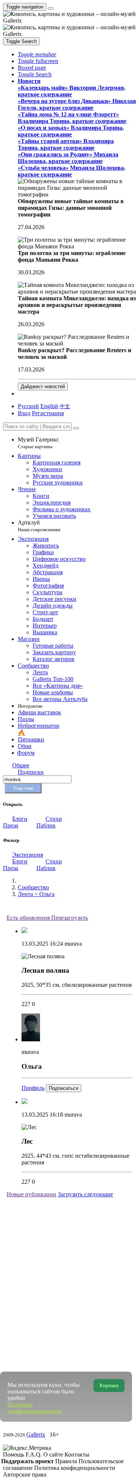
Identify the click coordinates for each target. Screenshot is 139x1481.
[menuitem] (65, 406)
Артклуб (39, 525)
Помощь (14, 1454)
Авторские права (24, 1474)
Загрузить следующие (85, 1194)
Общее (20, 765)
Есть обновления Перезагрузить (47, 918)
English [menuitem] (49, 406)
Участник (23, 788)
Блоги (19, 819)
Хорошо (109, 1385)
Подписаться (63, 1088)
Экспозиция (27, 855)
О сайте (53, 1454)
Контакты (76, 1454)
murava (73, 943)
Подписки (31, 772)
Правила (67, 1461)
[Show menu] (51, 8)
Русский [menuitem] (28, 406)
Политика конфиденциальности (74, 1468)
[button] (37, 54)
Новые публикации (31, 1194)
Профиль (32, 1088)
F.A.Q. (34, 1454)
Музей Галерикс (38, 442)
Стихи (54, 819)
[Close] (76, 428)
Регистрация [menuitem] (48, 413)
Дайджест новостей (43, 386)
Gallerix (35, 1434)
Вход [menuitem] (24, 413)
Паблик (46, 825)
